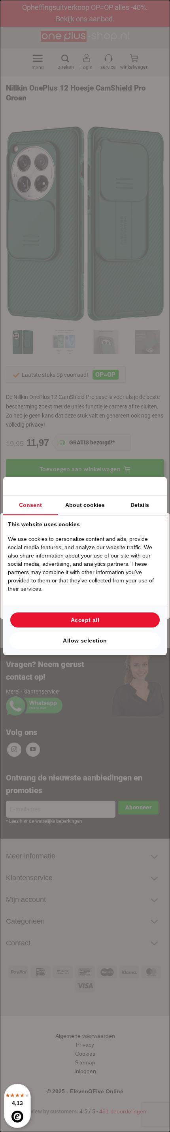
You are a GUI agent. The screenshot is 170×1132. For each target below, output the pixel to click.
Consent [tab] (30, 505)
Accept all (85, 620)
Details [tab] (139, 505)
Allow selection (85, 640)
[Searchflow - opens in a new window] (152, 486)
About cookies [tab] (85, 505)
